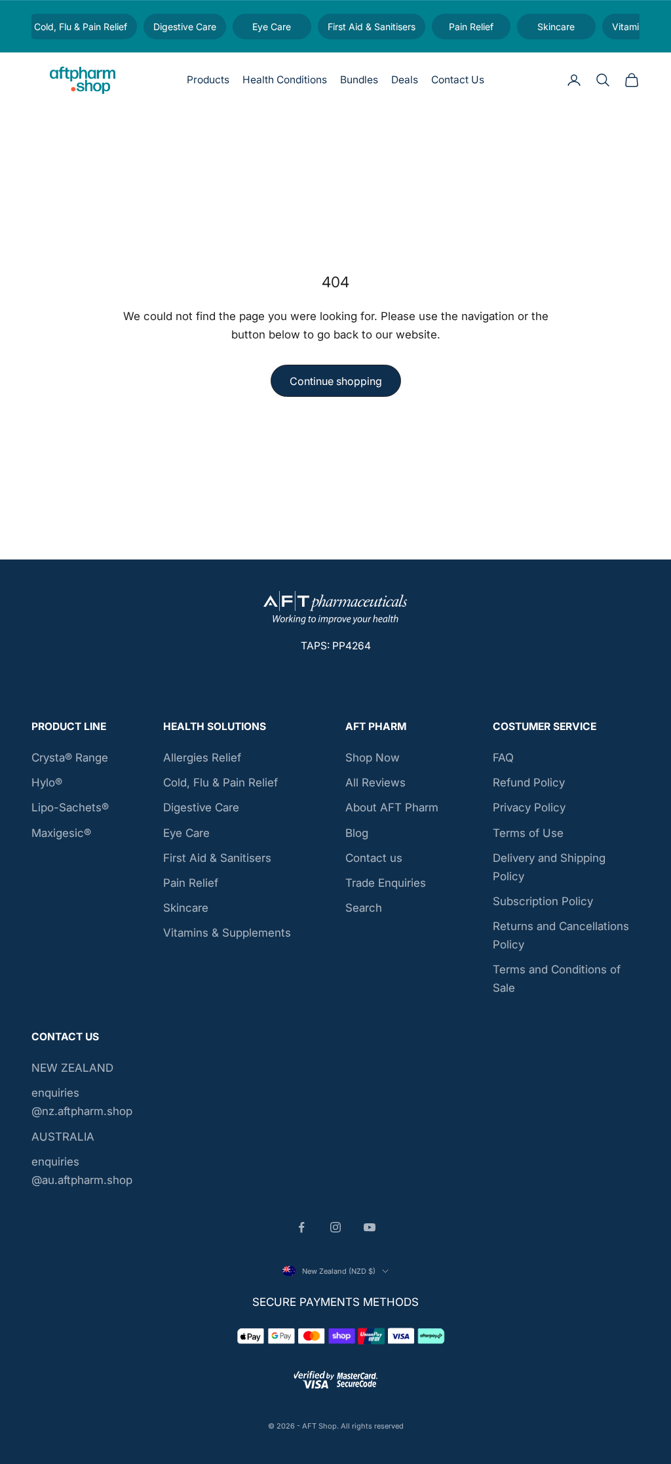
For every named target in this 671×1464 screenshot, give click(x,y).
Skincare (185, 907)
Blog (356, 833)
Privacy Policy (529, 807)
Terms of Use (528, 833)
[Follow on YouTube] (369, 1227)
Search (363, 907)
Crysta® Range (69, 757)
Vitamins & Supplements (227, 932)
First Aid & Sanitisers (217, 857)
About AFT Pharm (391, 807)
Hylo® (46, 782)
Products (208, 79)
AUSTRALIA (62, 1136)
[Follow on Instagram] (335, 1227)
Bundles (359, 79)
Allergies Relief (202, 757)
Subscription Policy (543, 901)
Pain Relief (190, 882)
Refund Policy (529, 782)
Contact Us (457, 79)
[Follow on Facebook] (301, 1227)
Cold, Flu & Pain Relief (220, 782)
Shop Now (372, 757)
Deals (404, 79)
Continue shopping (336, 381)
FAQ (503, 757)
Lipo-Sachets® (70, 807)
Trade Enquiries (385, 882)
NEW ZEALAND (72, 1067)
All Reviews (375, 782)
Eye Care (186, 833)
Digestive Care (201, 807)
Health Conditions (284, 79)
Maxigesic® (61, 833)
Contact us (373, 857)
